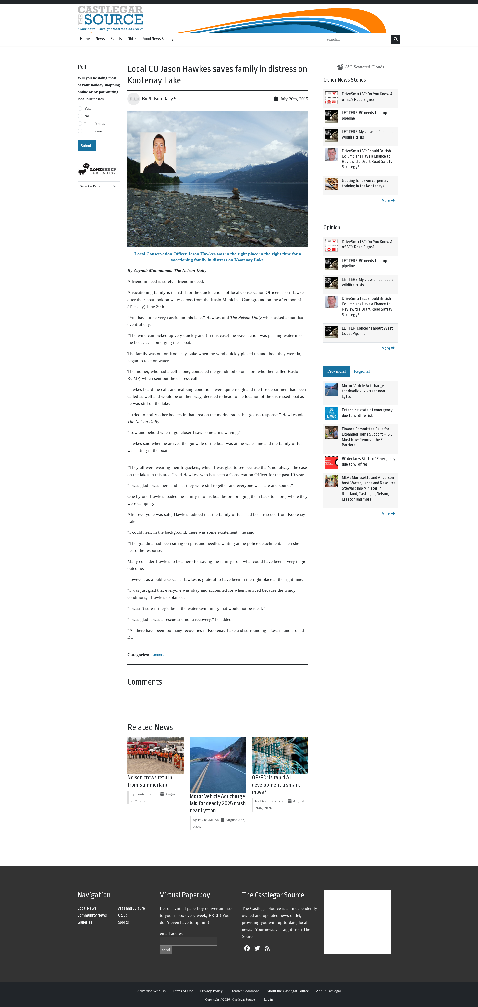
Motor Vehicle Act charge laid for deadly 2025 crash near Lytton (218, 803)
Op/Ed (122, 915)
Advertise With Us (151, 991)
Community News (92, 915)
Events (116, 38)
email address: (173, 933)
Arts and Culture (131, 908)
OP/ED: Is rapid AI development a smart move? (276, 784)
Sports (123, 922)
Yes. (87, 108)
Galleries (85, 922)
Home (85, 38)
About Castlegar (328, 991)
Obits (132, 38)
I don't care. (93, 131)
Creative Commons (244, 991)
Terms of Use (183, 991)
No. (87, 116)
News (100, 38)
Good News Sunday (158, 38)
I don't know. (94, 124)
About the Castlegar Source (287, 991)
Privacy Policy (211, 991)
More (386, 200)
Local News (87, 908)
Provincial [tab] (336, 371)
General (159, 654)
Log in (268, 999)
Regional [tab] (362, 371)
